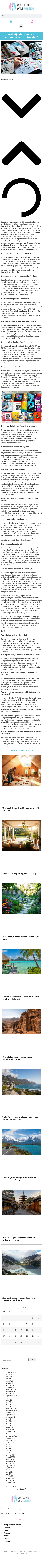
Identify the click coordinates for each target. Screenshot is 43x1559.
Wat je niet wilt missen (12, 1525)
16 (38, 1330)
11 (9, 1330)
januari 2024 (10, 1432)
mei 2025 (9, 1404)
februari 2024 (10, 1430)
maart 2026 (10, 1383)
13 (21, 1330)
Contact (7, 1541)
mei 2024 (9, 1423)
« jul (2, 1354)
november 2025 (11, 1391)
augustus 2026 (11, 1372)
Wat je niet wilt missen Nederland (13, 1513)
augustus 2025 (11, 1398)
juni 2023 (9, 1446)
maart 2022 (10, 1478)
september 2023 (11, 1440)
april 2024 (9, 1425)
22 (33, 1336)
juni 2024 (9, 1421)
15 (33, 1330)
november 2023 (11, 1436)
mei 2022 (9, 1474)
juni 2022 (9, 1472)
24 (4, 1342)
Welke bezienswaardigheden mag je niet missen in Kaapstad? (20, 1118)
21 (27, 1336)
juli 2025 (9, 1400)
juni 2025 (9, 1402)
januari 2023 (10, 1457)
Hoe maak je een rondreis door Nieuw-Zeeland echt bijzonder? (19, 1299)
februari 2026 (10, 1385)
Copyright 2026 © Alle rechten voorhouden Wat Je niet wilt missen (21, 1552)
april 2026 (9, 1381)
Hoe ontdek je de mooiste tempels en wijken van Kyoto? (18, 1238)
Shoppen (7, 1538)
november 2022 (11, 1461)
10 (4, 1330)
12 (15, 1330)
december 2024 (11, 1408)
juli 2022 (9, 1470)
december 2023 (11, 1434)
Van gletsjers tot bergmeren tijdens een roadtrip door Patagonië (19, 1178)
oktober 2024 (10, 1413)
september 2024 (11, 1415)
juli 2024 (9, 1419)
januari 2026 (10, 1387)
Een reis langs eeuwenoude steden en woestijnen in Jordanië (18, 1058)
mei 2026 (9, 1379)
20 (21, 1336)
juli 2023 (9, 1444)
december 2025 (11, 1389)
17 (4, 1336)
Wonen (6, 1530)
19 (15, 1336)
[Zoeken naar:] (14, 1360)
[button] (21, 26)
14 (27, 1330)
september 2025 (11, 1396)
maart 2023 (10, 1453)
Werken (8, 1487)
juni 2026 (9, 1377)
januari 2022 (10, 1482)
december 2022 (11, 1459)
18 (9, 1336)
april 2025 (9, 1406)
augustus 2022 (11, 1468)
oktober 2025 (10, 1394)
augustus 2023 (11, 1442)
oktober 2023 (10, 1438)
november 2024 (11, 1410)
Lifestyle (7, 1527)
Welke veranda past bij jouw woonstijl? (19, 873)
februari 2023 (10, 1455)
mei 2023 (9, 1449)
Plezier (6, 1536)
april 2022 (9, 1476)
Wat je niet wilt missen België (12, 1509)
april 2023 (9, 1451)
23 (38, 1336)
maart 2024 (10, 1427)
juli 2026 (9, 1375)
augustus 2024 (11, 1417)
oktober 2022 (10, 1463)
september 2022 (11, 1466)
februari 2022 (10, 1480)
